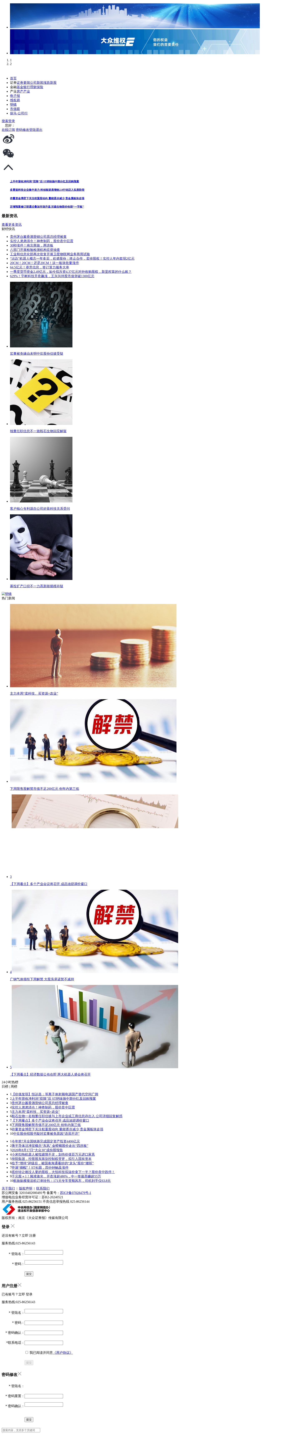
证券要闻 (23, 82)
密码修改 (22, 130)
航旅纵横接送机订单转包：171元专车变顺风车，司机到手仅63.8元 (62, 1180)
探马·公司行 (19, 113)
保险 (40, 87)
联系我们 (43, 1188)
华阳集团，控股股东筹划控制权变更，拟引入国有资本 (52, 1159)
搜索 (5, 121)
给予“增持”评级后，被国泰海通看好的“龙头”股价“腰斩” (53, 1163)
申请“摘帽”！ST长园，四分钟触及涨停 (40, 1167)
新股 (53, 82)
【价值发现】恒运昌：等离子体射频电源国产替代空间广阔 (55, 1094)
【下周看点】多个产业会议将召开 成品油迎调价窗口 (50, 1120)
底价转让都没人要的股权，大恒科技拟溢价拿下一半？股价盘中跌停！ (63, 1172)
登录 (11, 121)
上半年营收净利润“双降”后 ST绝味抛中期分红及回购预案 (54, 1098)
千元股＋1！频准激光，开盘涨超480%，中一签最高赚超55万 (56, 1176)
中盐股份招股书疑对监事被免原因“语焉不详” (46, 1133)
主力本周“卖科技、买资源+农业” (36, 1111)
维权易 (15, 100)
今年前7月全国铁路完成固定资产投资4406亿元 (46, 1141)
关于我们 (8, 1188)
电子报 (15, 96)
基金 (20, 87)
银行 (26, 87)
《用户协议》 (63, 1352)
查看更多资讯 (12, 224)
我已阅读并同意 (51, 1352)
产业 (26, 91)
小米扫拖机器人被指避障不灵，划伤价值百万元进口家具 (53, 1154)
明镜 (13, 104)
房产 (20, 91)
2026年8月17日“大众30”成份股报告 (37, 1150)
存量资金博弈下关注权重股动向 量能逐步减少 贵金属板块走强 (57, 1129)
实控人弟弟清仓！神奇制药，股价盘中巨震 (43, 1107)
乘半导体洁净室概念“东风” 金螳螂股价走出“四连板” (50, 1145)
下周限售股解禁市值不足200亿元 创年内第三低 (46, 1125)
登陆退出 (35, 130)
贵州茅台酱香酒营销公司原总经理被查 (40, 1103)
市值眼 (15, 109)
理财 (33, 87)
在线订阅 (8, 130)
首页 (13, 78)
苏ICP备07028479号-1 (75, 1193)
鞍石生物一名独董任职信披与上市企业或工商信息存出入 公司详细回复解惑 (67, 1116)
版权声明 (25, 1188)
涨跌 (46, 82)
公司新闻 (36, 82)
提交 (29, 1362)
